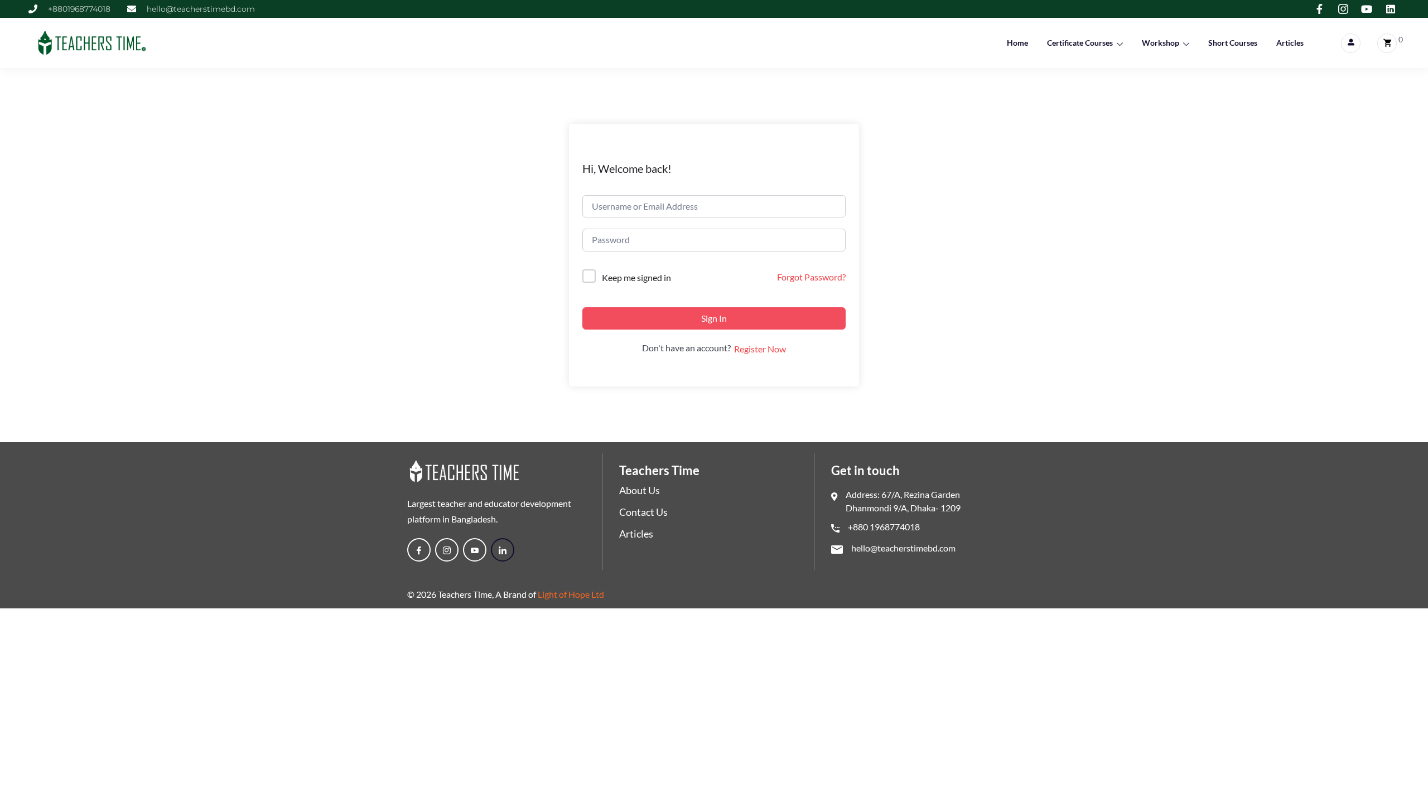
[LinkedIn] (502, 550)
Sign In (714, 318)
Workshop (1160, 42)
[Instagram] (447, 550)
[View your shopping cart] (1387, 43)
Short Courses (1232, 42)
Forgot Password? (811, 277)
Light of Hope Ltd (571, 594)
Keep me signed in (636, 277)
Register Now (760, 349)
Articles (1290, 42)
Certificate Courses (1080, 42)
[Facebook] (419, 550)
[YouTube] (474, 550)
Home (1017, 42)
